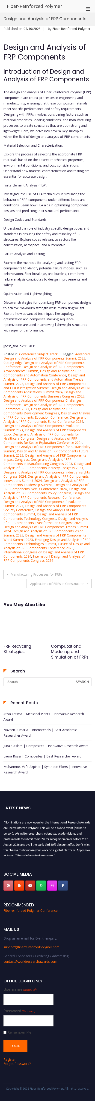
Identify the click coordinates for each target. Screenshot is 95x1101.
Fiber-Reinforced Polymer (34, 6)
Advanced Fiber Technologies (67, 648)
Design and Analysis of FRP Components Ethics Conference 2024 (44, 419)
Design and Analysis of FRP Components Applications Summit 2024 (47, 390)
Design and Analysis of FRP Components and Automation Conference (42, 373)
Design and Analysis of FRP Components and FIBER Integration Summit (44, 386)
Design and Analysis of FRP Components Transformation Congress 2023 (45, 520)
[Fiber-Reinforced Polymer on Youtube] (30, 885)
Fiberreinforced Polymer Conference (30, 910)
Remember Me (19, 1032)
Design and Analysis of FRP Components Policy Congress (44, 491)
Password (19, 1011)
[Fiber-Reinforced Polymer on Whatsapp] (41, 885)
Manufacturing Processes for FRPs (36, 574)
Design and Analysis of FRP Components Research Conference (46, 495)
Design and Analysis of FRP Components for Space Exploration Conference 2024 (42, 440)
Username (20, 989)
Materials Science (21, 646)
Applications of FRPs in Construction (57, 583)
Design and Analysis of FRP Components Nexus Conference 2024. (45, 487)
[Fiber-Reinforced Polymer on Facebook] (63, 885)
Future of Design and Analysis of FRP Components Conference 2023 (46, 546)
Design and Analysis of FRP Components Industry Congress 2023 (47, 465)
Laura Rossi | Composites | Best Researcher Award (42, 756)
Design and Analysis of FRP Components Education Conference (47, 415)
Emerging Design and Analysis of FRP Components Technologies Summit (47, 541)
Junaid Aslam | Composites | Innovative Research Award (46, 746)
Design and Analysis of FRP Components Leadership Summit (43, 482)
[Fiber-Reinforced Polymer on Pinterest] (8, 885)
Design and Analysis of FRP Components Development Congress (37, 411)
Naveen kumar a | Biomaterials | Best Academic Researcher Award (40, 733)
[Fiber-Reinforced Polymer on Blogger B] (19, 885)
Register (9, 1059)
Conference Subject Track (38, 354)
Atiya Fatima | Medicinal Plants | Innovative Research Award (43, 717)
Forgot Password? (17, 1063)
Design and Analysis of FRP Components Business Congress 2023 (43, 394)
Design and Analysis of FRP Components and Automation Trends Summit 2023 (44, 379)
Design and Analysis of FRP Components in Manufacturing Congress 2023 (37, 461)
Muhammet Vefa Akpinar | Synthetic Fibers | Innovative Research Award (45, 769)
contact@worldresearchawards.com (30, 961)
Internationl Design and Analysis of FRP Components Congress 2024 (44, 558)
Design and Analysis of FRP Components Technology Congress (40, 516)
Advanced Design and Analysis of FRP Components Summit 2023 (46, 356)
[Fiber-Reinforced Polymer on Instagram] (52, 885)
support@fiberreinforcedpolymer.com (31, 947)
